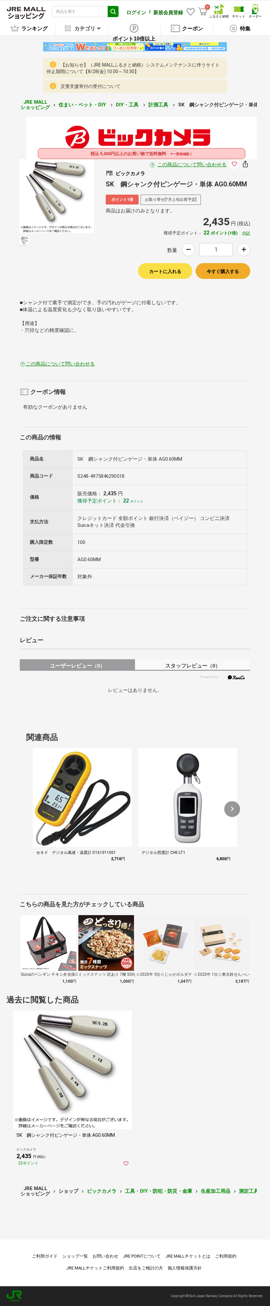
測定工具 (249, 1191)
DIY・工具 (128, 105)
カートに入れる (165, 271)
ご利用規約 (225, 1256)
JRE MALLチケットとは (187, 1256)
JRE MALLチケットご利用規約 (95, 1267)
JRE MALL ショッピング (35, 105)
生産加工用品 (215, 1191)
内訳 (246, 233)
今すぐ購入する (223, 271)
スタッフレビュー (192, 666)
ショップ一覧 (75, 1256)
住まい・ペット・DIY (83, 105)
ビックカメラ (102, 1191)
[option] (57, 196)
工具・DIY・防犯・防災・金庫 (158, 1191)
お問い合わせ (105, 1256)
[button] (232, 809)
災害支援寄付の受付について (91, 86)
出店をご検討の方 (146, 1267)
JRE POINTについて (142, 1256)
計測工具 (159, 105)
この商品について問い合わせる (192, 165)
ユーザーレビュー (77, 666)
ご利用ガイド (45, 1256)
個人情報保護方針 (185, 1267)
